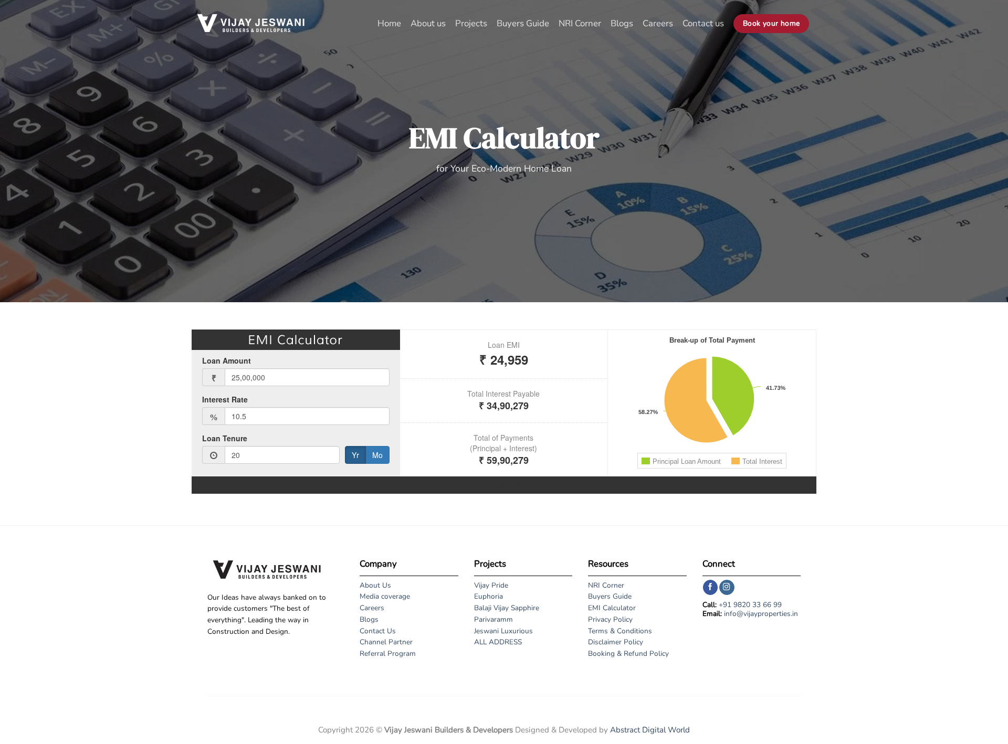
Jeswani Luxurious (503, 631)
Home (389, 23)
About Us (375, 585)
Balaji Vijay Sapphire (506, 608)
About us (428, 23)
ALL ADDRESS (498, 642)
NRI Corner (580, 23)
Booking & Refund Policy (628, 653)
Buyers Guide (523, 23)
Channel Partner (386, 642)
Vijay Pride (491, 585)
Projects (471, 23)
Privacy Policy (610, 619)
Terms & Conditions (620, 631)
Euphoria (488, 596)
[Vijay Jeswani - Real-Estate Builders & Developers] (251, 23)
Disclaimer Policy (615, 642)
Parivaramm (493, 619)
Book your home (771, 23)
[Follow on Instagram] (726, 587)
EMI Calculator (612, 608)
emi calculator (504, 485)
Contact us (703, 23)
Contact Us (378, 631)
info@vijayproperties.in (761, 614)
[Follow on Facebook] (710, 587)
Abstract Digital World (650, 730)
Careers (658, 23)
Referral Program (388, 653)
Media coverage (385, 596)
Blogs (622, 23)
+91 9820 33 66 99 (750, 605)
